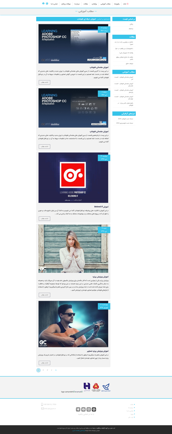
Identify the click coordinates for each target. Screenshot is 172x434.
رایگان (131, 24)
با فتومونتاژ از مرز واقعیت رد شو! (124, 48)
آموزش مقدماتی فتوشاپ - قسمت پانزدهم (123, 91)
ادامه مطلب (44, 82)
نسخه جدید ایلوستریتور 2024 (124, 123)
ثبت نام (131, 417)
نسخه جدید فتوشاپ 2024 (125, 119)
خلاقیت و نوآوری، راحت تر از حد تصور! (124, 43)
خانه (131, 404)
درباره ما (130, 407)
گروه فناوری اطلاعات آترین (78, 430)
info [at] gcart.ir (50, 408)
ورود (131, 414)
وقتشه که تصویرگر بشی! (126, 53)
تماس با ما (130, 411)
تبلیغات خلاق (129, 63)
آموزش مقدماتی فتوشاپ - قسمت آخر (123, 78)
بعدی (38, 370)
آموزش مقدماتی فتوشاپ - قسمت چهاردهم (123, 97)
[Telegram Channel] (78, 409)
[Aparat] (94, 409)
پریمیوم (131, 28)
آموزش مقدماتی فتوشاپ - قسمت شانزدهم (123, 85)
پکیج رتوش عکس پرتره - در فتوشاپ (125, 104)
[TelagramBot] (83, 409)
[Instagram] (88, 409)
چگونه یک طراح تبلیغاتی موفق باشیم (124, 58)
